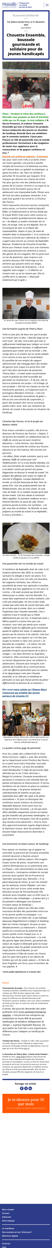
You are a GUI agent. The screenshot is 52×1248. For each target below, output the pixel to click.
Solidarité (32, 15)
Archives (6, 1243)
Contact (5, 1213)
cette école (20, 1057)
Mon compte (8, 1209)
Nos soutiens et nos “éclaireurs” (17, 1232)
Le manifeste (8, 1228)
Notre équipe (8, 1220)
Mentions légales (10, 1236)
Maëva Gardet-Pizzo (20, 22)
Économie (19, 15)
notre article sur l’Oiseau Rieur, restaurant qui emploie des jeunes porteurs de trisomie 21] (24, 692)
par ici (26, 1048)
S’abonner (6, 1217)
